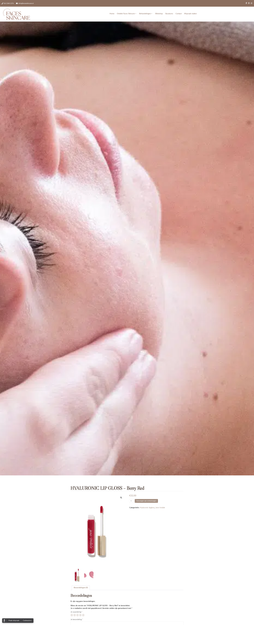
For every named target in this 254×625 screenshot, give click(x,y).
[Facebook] (246, 3)
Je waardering (76, 612)
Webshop (159, 14)
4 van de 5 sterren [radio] (80, 615)
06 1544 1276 (9, 3)
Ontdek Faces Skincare (126, 14)
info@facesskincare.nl (26, 3)
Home (112, 14)
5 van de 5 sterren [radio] (83, 615)
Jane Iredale (160, 508)
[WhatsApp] (251, 3)
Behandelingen (145, 14)
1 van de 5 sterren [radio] (72, 615)
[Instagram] (249, 3)
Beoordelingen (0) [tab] (81, 588)
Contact (179, 14)
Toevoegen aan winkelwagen (146, 501)
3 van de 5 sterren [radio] (77, 615)
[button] (121, 497)
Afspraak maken (190, 14)
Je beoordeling (77, 619)
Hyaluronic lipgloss (147, 508)
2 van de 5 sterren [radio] (74, 615)
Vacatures (169, 14)
